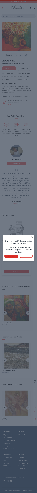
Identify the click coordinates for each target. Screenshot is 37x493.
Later (26, 256)
